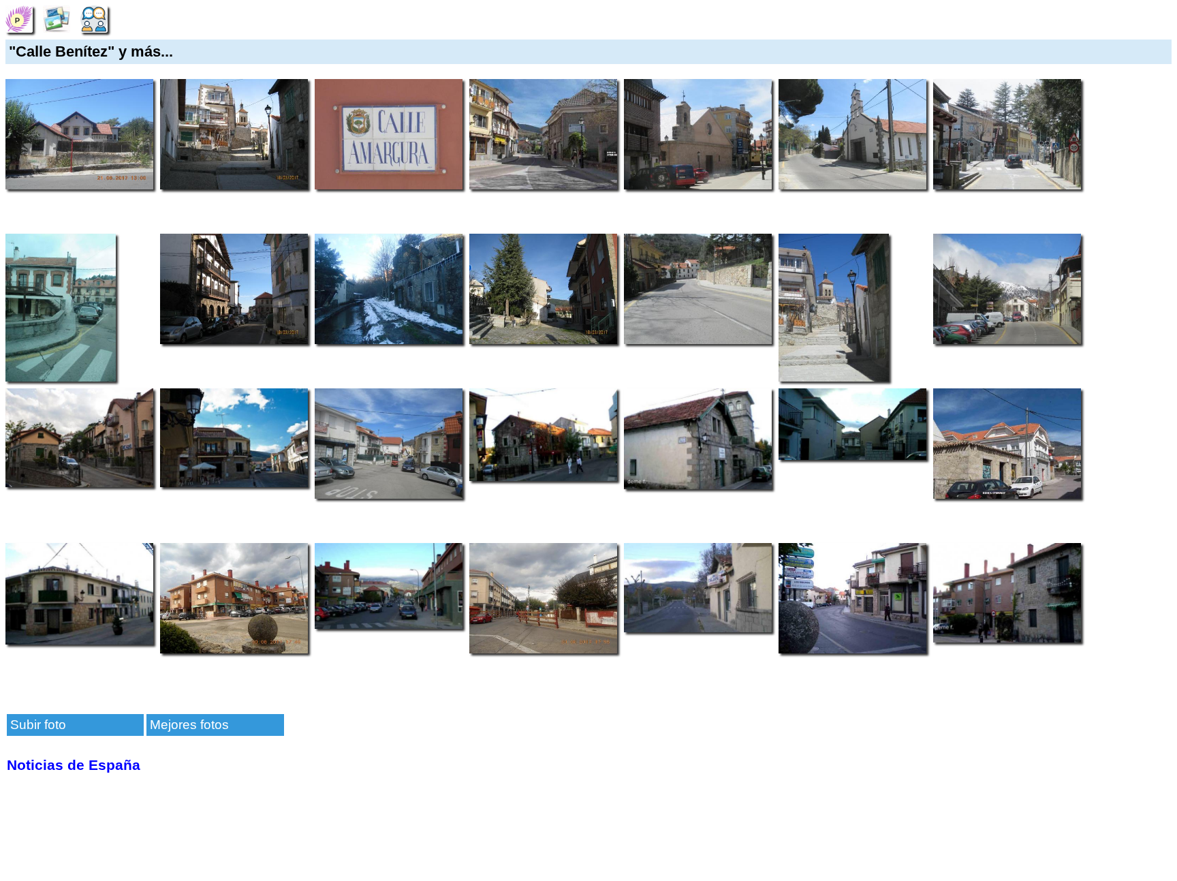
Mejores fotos (189, 724)
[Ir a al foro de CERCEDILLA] (94, 18)
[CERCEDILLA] (19, 18)
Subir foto (38, 724)
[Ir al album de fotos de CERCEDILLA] (56, 18)
